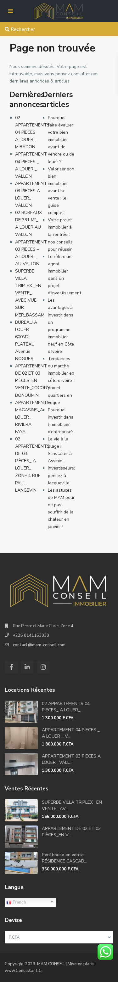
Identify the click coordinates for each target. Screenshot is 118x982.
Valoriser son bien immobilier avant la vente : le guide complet (61, 191)
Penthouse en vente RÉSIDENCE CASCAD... (64, 858)
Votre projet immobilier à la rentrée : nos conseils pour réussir (60, 234)
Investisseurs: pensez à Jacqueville (61, 475)
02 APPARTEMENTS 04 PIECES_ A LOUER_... (66, 707)
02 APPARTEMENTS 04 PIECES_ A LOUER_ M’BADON (32, 132)
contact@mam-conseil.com (39, 645)
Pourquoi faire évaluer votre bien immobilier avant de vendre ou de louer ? (61, 140)
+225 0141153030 (31, 635)
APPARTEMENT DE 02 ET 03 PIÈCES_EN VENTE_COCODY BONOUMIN (32, 380)
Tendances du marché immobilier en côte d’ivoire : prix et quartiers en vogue (61, 381)
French (18, 902)
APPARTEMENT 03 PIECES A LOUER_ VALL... (71, 759)
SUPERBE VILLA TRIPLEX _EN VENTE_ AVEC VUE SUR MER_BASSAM (29, 293)
